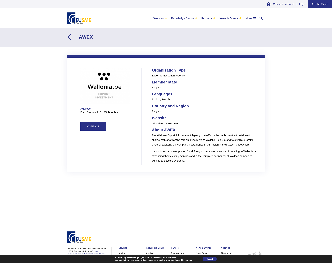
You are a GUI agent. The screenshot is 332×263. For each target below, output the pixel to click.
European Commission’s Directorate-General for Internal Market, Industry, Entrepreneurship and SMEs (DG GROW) (86, 253)
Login (302, 4)
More (248, 18)
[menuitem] (160, 18)
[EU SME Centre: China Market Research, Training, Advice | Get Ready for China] (79, 18)
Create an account (283, 4)
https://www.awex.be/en (165, 123)
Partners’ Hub (177, 253)
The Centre (226, 253)
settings (188, 260)
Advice (122, 253)
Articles (149, 253)
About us (225, 248)
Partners (206, 18)
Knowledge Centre (182, 18)
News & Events (228, 18)
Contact (93, 126)
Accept (210, 259)
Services (158, 18)
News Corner (202, 253)
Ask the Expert (320, 4)
